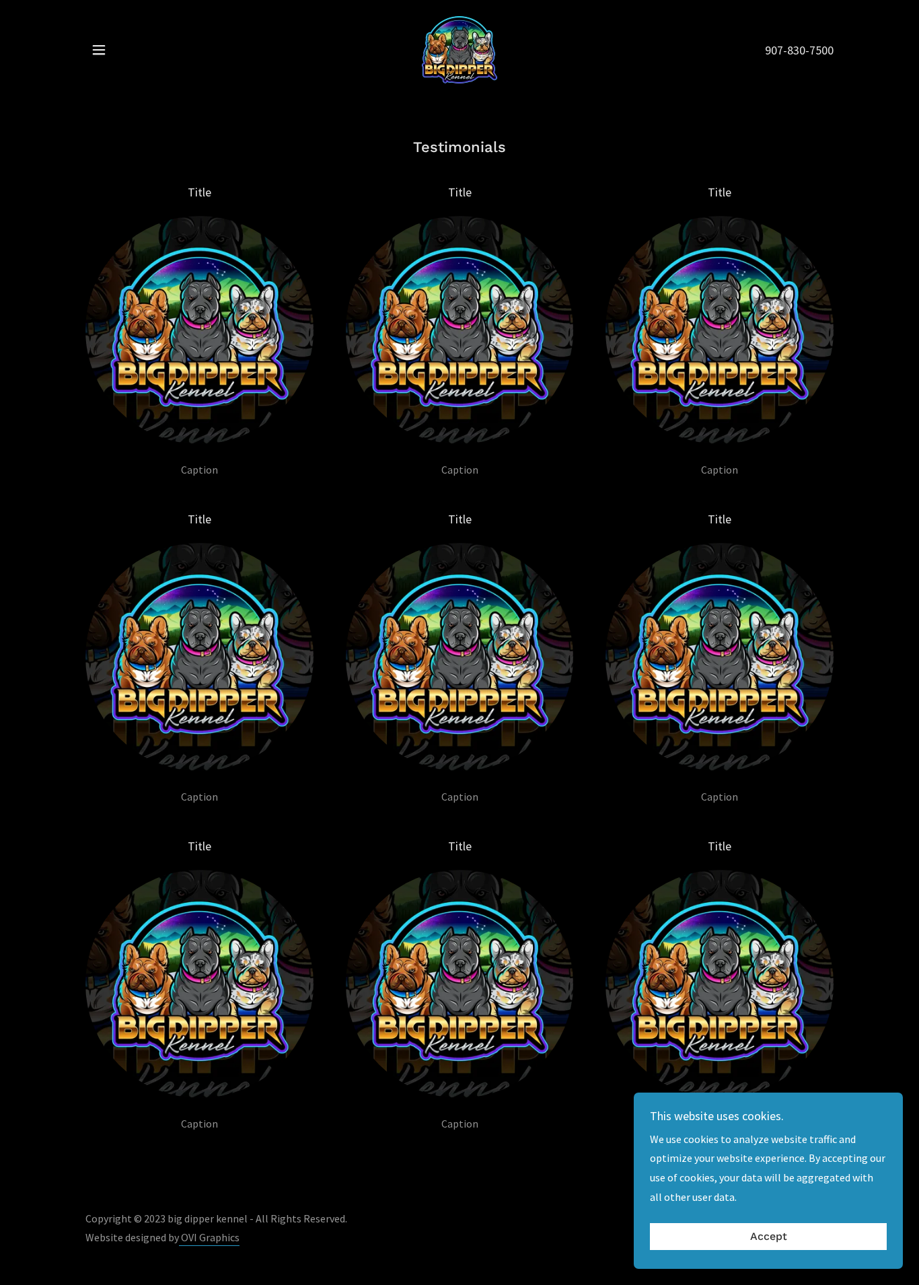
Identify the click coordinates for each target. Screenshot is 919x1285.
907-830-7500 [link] (799, 50)
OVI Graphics (209, 1237)
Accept (768, 1237)
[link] (459, 48)
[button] (98, 49)
